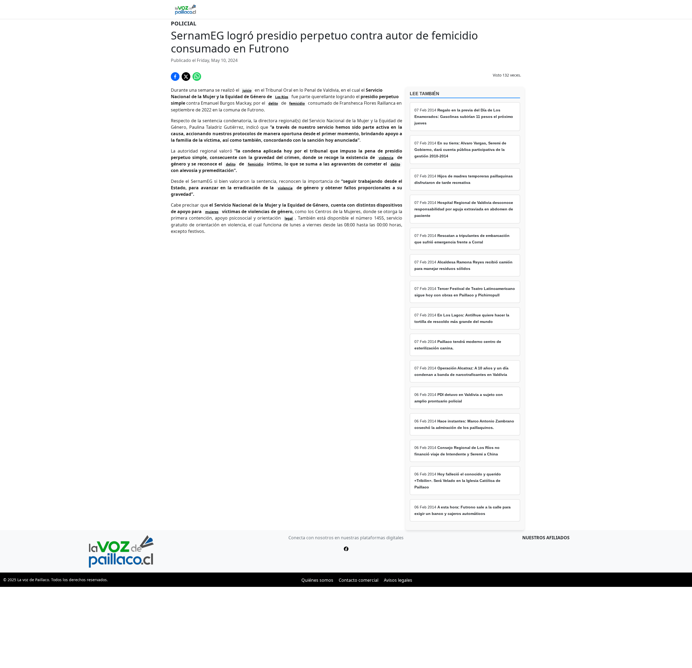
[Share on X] (186, 76)
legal (289, 218)
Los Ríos (281, 97)
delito (273, 103)
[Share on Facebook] (175, 76)
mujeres (211, 212)
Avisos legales (398, 580)
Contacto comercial (358, 580)
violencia (386, 158)
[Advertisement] (346, 627)
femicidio (297, 103)
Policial (183, 23)
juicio (246, 90)
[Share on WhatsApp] (196, 76)
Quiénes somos (317, 580)
